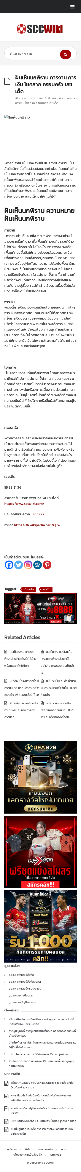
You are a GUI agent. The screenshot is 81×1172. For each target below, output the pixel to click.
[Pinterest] (47, 565)
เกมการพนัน (45, 1149)
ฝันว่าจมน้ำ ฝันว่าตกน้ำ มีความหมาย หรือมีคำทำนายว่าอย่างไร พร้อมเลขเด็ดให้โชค (21, 688)
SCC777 (38, 514)
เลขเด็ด (46, 589)
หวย (24, 98)
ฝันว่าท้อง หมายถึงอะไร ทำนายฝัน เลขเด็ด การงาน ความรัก (21, 710)
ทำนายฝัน (37, 98)
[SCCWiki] (40, 29)
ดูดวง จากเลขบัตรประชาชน (25, 989)
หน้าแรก (12, 1149)
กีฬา (27, 1149)
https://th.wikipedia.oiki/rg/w (37, 524)
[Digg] (37, 565)
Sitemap (55, 1155)
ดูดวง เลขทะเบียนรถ (21, 995)
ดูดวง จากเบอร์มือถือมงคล (25, 982)
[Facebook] (9, 565)
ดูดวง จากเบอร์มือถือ (21, 975)
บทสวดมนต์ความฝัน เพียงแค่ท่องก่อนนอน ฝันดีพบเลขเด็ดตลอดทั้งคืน (57, 710)
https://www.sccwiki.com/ (24, 503)
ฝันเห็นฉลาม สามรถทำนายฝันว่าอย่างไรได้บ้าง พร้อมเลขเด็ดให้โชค (20, 659)
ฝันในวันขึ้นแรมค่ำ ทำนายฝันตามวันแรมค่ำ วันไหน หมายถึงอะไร (59, 688)
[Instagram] (28, 565)
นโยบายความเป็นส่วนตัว (27, 1155)
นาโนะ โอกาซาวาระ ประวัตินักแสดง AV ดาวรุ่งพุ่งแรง (39, 1054)
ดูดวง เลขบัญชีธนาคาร (22, 1002)
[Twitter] (18, 565)
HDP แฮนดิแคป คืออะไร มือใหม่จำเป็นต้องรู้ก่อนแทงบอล (43, 1121)
